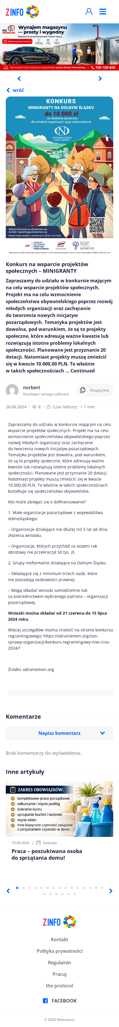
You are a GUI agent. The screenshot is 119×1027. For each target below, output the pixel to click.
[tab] (17, 888)
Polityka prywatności (60, 951)
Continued (82, 371)
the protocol (59, 985)
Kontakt (59, 939)
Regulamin (59, 962)
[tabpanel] (59, 47)
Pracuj (59, 974)
